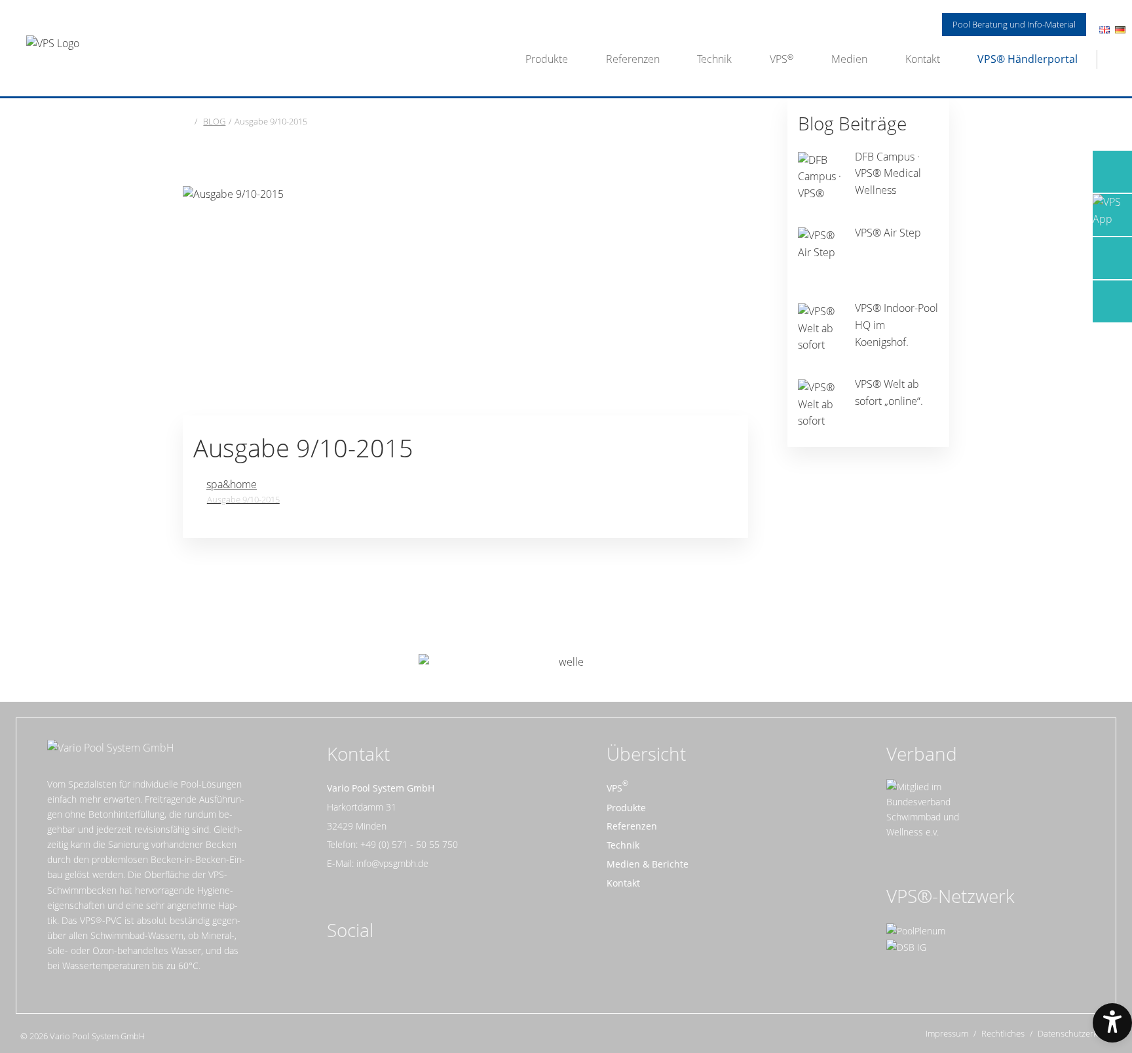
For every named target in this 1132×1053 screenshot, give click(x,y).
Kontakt (922, 59)
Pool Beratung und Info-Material (1014, 24)
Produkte (546, 59)
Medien (849, 59)
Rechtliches (1003, 1033)
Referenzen (633, 59)
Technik (714, 59)
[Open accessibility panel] (1112, 1023)
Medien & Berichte (648, 864)
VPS (778, 59)
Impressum (947, 1033)
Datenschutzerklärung (1080, 1033)
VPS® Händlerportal (1027, 59)
